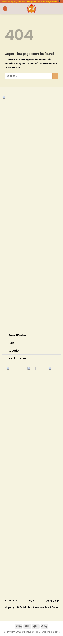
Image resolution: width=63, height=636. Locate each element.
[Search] (49, 9)
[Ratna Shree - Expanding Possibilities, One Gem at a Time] (31, 9)
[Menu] (5, 8)
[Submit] (55, 76)
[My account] (54, 8)
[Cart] (59, 8)
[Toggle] (5, 335)
